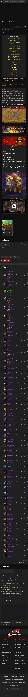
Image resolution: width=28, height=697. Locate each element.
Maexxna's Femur (10, 398)
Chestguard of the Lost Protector (10, 351)
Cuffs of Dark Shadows (10, 388)
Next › (20, 258)
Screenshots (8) (14, 171)
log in (14, 622)
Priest (12, 286)
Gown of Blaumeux (9, 373)
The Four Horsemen (14, 60)
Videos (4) (14, 198)
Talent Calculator (7, 658)
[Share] (26, 1)
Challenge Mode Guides (21, 663)
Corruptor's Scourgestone (10, 291)
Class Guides (5, 642)
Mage (11, 277)
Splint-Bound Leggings (10, 445)
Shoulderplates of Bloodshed (11, 477)
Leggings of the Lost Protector (10, 332)
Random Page (6, 682)
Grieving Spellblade (9, 513)
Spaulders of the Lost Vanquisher (10, 314)
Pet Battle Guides (19, 658)
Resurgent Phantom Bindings (9, 529)
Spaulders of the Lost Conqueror (10, 283)
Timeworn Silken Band (10, 550)
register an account (21, 622)
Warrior (9, 310)
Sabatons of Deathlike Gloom (10, 435)
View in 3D (23, 27)
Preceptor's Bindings (10, 524)
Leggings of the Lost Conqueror (10, 359)
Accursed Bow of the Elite (10, 346)
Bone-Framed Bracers (10, 383)
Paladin (8, 286)
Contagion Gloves (9, 508)
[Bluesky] (13, 689)
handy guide (6, 589)
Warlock (9, 287)
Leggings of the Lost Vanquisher (10, 273)
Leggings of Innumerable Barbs (10, 472)
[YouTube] (18, 689)
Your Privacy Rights (17, 679)
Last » (24, 258)
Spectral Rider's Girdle (10, 545)
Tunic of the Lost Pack (10, 461)
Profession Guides (7, 652)
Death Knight (10, 276)
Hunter (8, 309)
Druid (8, 277)
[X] (10, 689)
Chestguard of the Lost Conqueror (10, 324)
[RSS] (21, 689)
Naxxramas (20, 104)
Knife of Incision (9, 424)
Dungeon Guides (19, 647)
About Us (21, 676)
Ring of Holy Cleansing (10, 430)
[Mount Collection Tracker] (14, 129)
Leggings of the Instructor (10, 518)
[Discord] (7, 689)
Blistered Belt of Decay (10, 497)
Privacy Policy (22, 682)
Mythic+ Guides (6, 650)
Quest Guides (18, 652)
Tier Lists (4, 660)
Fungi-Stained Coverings (10, 393)
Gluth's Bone (10, 267)
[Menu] (1, 1)
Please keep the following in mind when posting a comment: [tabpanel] (14, 601)
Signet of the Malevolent (10, 440)
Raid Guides (5, 655)
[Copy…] (15, 257)
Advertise (8, 679)
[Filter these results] (18, 257)
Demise (9, 466)
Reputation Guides (20, 655)
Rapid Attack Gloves (10, 378)
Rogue (8, 279)
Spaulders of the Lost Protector (10, 306)
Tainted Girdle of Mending (10, 451)
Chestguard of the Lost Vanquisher (10, 296)
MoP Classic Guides (20, 639)
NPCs (10, 21)
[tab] (5, 244)
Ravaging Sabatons (9, 404)
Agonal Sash (10, 409)
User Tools (15, 676)
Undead (15, 21)
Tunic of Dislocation (10, 555)
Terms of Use (14, 685)
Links (17, 27)
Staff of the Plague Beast (10, 367)
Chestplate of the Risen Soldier (10, 503)
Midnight (4, 663)
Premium (14, 682)
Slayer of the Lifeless (10, 482)
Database (5, 21)
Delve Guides (5, 644)
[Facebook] (15, 689)
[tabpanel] (14, 409)
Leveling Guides (6, 647)
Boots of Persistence (10, 414)
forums (22, 595)
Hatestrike (9, 419)
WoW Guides (5, 639)
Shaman (12, 309)
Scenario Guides (19, 660)
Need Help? (7, 676)
